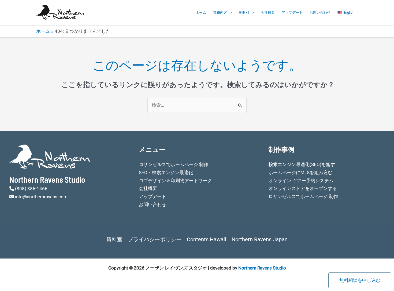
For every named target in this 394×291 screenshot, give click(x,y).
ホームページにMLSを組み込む (300, 172)
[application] (229, 12)
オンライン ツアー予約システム (301, 180)
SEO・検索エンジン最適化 (166, 172)
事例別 (244, 12)
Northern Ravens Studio (262, 268)
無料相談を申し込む (359, 280)
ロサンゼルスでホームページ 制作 (173, 164)
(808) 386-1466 (31, 188)
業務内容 (220, 12)
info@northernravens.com (41, 196)
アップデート (292, 12)
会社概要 (268, 12)
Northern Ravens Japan (260, 239)
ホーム (201, 12)
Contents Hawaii (206, 239)
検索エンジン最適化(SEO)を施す (302, 164)
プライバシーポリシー (154, 239)
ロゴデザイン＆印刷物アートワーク (175, 180)
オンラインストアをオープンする (303, 188)
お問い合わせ (320, 12)
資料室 (114, 239)
